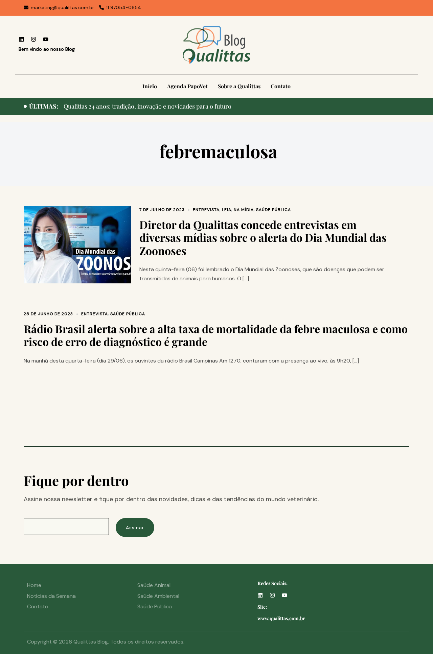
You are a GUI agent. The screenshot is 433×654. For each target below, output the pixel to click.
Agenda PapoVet (187, 86)
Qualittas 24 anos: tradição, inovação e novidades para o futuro (147, 106)
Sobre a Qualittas (239, 86)
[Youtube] (45, 39)
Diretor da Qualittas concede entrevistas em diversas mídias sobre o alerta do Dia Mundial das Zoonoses (263, 237)
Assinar (135, 527)
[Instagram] (33, 39)
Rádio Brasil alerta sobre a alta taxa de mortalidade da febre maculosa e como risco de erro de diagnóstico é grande (216, 335)
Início (149, 86)
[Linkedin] (21, 39)
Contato (281, 86)
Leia (226, 209)
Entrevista (206, 209)
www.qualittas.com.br (281, 618)
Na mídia (244, 209)
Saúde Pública (273, 209)
